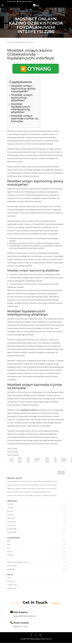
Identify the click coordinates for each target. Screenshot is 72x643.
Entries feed (10, 581)
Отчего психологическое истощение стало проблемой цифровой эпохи (29, 492)
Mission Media (35, 639)
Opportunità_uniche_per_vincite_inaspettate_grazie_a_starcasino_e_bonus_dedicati (31, 485)
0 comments (29, 42)
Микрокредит (11, 569)
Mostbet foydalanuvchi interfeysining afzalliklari (20, 108)
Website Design (20, 42)
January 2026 (11, 525)
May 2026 (10, 511)
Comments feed (12, 585)
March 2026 (10, 518)
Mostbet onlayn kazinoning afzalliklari (22, 97)
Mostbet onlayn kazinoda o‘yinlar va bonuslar (24, 118)
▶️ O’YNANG (35, 69)
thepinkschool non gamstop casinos (17, 562)
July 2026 (10, 504)
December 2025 (12, 529)
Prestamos (10, 555)
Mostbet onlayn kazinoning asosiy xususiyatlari (23, 88)
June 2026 (10, 507)
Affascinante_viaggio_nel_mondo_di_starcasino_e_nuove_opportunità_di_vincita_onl (31, 488)
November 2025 (12, 532)
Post (8, 548)
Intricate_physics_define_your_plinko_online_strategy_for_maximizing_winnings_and (31, 495)
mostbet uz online (28, 410)
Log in (9, 577)
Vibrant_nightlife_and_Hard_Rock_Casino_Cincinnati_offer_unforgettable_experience (32, 481)
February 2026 (11, 521)
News (9, 544)
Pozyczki (9, 551)
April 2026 (10, 514)
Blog (8, 541)
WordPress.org (11, 588)
